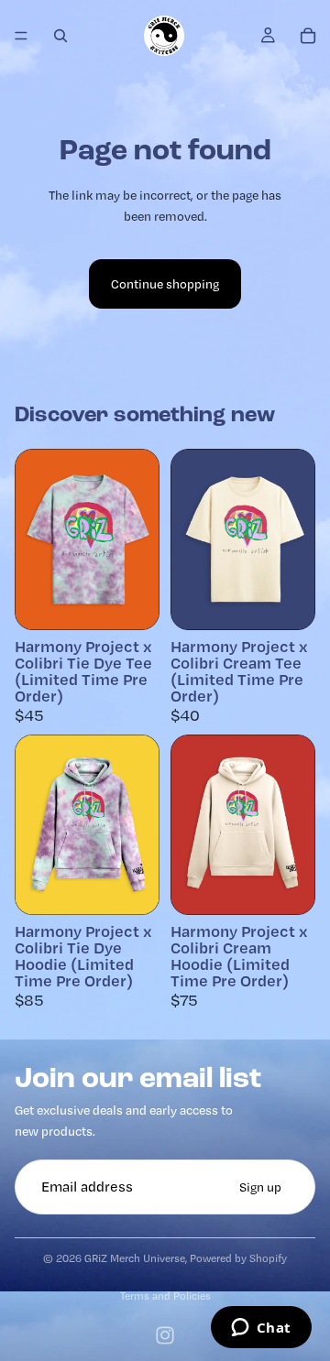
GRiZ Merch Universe (134, 1258)
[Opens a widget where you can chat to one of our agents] (261, 1329)
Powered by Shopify (238, 1258)
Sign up (260, 1187)
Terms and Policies (165, 1295)
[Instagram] (165, 1335)
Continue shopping (165, 284)
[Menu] (21, 36)
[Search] (60, 36)
